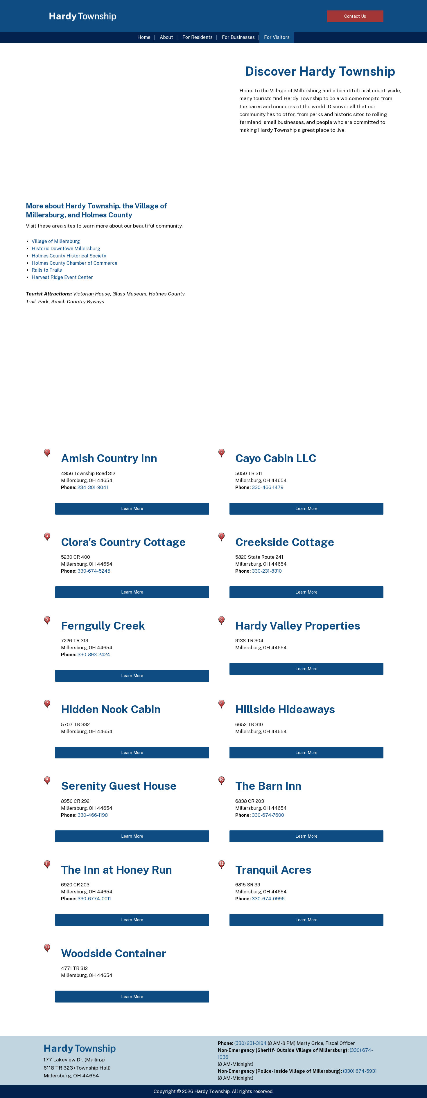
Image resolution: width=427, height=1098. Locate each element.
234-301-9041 (93, 487)
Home (143, 37)
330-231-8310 (267, 571)
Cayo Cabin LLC (275, 458)
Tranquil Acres (273, 869)
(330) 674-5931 (360, 1071)
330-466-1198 (93, 815)
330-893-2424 (94, 654)
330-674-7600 (268, 815)
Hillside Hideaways (285, 709)
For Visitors (277, 37)
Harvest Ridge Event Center (62, 277)
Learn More (132, 508)
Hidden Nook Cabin (111, 709)
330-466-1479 (268, 487)
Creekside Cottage (284, 542)
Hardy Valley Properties (297, 625)
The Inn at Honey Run (116, 869)
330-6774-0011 (94, 899)
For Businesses (238, 37)
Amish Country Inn (109, 458)
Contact (355, 16)
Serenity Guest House (119, 785)
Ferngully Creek (103, 625)
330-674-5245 (94, 571)
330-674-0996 (268, 899)
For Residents (197, 37)
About (166, 37)
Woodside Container (113, 953)
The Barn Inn (268, 785)
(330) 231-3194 (251, 1043)
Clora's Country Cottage (123, 542)
